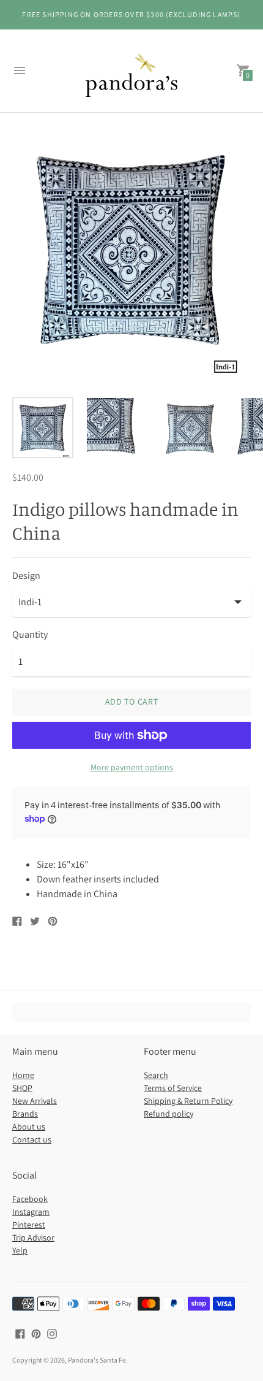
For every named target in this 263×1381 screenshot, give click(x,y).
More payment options (132, 767)
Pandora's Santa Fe (97, 1359)
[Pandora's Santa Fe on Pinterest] (36, 1332)
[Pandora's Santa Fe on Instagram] (52, 1332)
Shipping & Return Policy (188, 1100)
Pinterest (28, 1224)
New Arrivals (34, 1100)
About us (28, 1126)
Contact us (31, 1139)
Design (26, 575)
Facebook (30, 1198)
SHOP (22, 1087)
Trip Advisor (33, 1237)
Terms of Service (173, 1087)
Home (23, 1075)
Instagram (31, 1211)
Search (156, 1075)
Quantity (30, 634)
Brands (25, 1113)
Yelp (20, 1250)
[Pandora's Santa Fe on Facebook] (20, 1332)
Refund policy (168, 1113)
